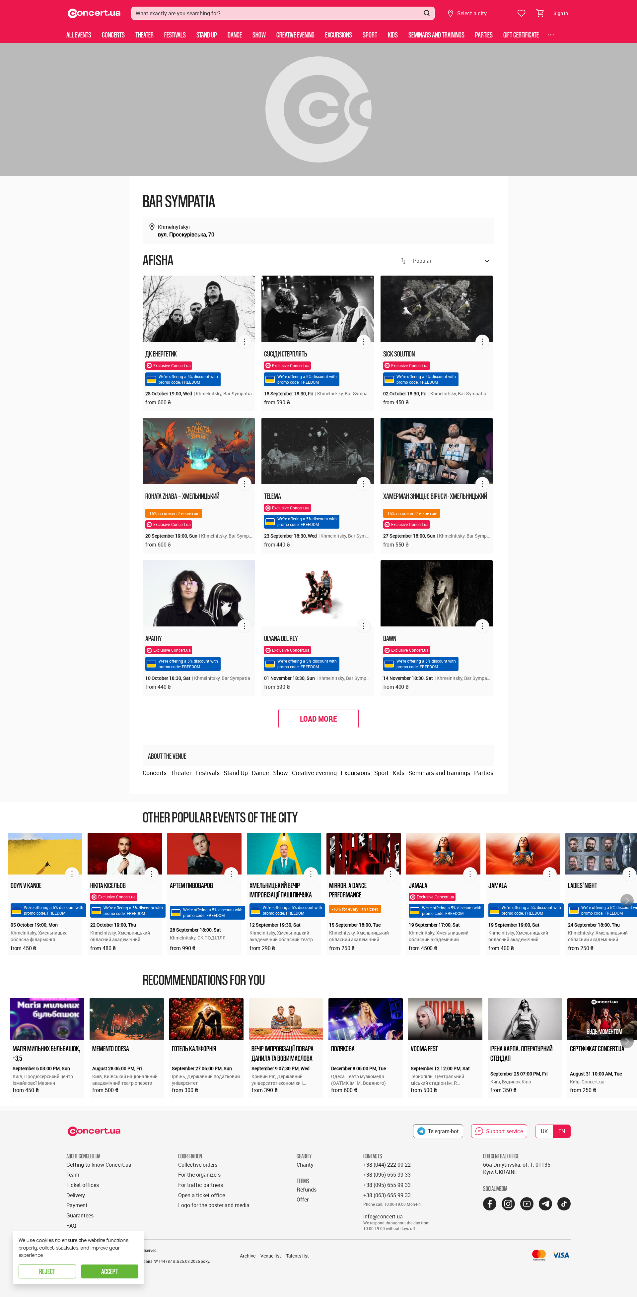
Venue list (270, 1256)
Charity (305, 1164)
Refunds (307, 1189)
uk (544, 1131)
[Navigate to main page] (94, 13)
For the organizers (199, 1174)
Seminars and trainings (436, 34)
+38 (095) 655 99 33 (387, 1185)
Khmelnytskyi (174, 226)
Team (72, 1174)
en (561, 1131)
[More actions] (244, 341)
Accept (109, 1271)
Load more (318, 718)
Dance (235, 34)
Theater (144, 34)
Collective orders (197, 1164)
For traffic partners (200, 1185)
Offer (303, 1199)
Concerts (113, 34)
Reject (47, 1271)
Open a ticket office (201, 1195)
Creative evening (295, 34)
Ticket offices (82, 1185)
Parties (484, 34)
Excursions (338, 34)
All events (78, 34)
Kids (393, 34)
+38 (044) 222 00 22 (387, 1164)
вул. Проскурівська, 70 (186, 234)
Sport (370, 34)
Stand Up (206, 34)
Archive (247, 1256)
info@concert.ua (383, 1216)
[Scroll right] (627, 900)
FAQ (71, 1225)
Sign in (560, 13)
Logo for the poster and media (213, 1205)
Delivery (75, 1195)
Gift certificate (521, 34)
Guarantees (80, 1215)
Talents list (297, 1256)
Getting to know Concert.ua (98, 1164)
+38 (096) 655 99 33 (387, 1174)
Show (259, 34)
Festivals (175, 34)
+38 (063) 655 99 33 (387, 1195)
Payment (77, 1205)
